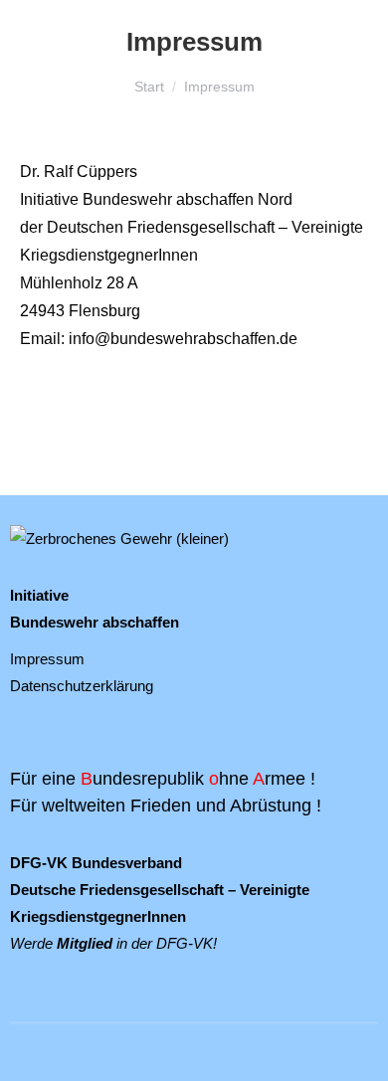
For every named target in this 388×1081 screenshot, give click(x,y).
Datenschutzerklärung (81, 685)
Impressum (47, 658)
